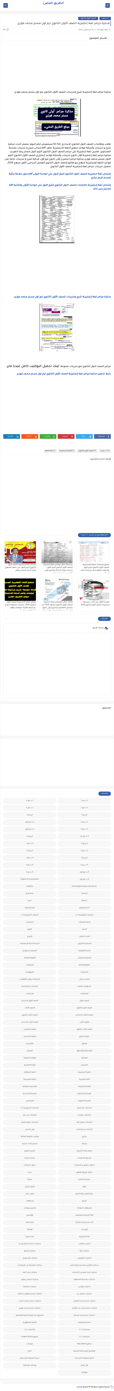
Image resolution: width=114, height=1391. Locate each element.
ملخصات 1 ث (84, 1330)
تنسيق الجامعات (84, 1158)
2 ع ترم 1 (29, 836)
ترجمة (84, 1144)
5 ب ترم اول (84, 872)
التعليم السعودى (29, 951)
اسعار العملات (84, 922)
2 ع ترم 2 (84, 844)
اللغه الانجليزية (84, 1087)
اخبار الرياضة (30, 908)
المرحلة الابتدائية (84, 1094)
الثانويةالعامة (84, 965)
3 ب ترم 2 (84, 851)
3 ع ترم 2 (29, 851)
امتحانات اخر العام (84, 1108)
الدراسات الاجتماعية (30, 987)
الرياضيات (84, 994)
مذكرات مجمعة (29, 1287)
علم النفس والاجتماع (84, 1194)
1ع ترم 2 (30, 815)
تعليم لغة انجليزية (84, 1151)
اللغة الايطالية (30, 1072)
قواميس (29, 1215)
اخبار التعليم (84, 908)
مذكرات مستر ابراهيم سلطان (30, 1294)
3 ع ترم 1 (84, 858)
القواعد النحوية (30, 1058)
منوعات (30, 1344)
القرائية (84, 1058)
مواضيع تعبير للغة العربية (84, 1351)
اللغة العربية (84, 1079)
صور (84, 1187)
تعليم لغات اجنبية (29, 1144)
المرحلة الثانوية (84, 1101)
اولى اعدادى (29, 1130)
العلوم (84, 1044)
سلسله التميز (84, 1180)
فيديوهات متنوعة (84, 1208)
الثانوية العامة (30, 958)
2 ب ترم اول (29, 822)
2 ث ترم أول (29, 829)
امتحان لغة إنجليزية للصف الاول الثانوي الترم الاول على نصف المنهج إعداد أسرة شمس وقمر (20, 567)
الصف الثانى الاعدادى (29, 1022)
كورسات (84, 1230)
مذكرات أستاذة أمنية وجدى (30, 1244)
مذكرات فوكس (84, 1287)
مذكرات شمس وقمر (29, 1280)
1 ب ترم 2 (29, 801)
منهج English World (29, 1337)
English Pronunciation (30, 879)
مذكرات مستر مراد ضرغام (84, 1315)
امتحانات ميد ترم (30, 1115)
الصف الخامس (30, 1029)
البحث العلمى (84, 937)
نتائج (30, 1351)
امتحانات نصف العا (84, 1122)
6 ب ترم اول (84, 879)
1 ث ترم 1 (105, 18)
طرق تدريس (30, 1187)
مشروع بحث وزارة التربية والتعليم (30, 1315)
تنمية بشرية (29, 1158)
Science (84, 894)
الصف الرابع (84, 1037)
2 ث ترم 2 (84, 829)
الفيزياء (30, 1051)
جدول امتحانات (30, 1165)
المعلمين (30, 1101)
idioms (84, 901)
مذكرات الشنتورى (30, 1258)
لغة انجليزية (84, 1237)
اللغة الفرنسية (29, 1079)
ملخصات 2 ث (29, 1330)
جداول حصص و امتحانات (84, 1165)
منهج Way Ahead (84, 1344)
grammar (49, 451)
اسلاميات (30, 922)
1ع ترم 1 (84, 815)
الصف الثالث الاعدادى (84, 1015)
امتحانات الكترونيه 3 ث (29, 1108)
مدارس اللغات (84, 1244)
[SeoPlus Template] (112, 1387)
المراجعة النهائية (30, 1087)
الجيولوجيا (30, 972)
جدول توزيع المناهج (84, 1172)
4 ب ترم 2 (84, 865)
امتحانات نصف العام (29, 1122)
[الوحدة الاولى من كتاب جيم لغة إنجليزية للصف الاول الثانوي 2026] (93, 589)
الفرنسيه (30, 1044)
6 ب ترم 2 (29, 872)
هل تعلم (84, 1365)
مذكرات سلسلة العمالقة (84, 1280)
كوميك (30, 1230)
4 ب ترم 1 (29, 858)
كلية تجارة (30, 1222)
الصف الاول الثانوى (88, 18)
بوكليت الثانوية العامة (30, 1137)
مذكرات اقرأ (84, 1251)
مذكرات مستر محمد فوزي (29, 1308)
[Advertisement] (57, 67)
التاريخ (29, 937)
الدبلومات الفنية (84, 987)
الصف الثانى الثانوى (84, 1029)
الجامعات (30, 965)
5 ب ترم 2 (29, 865)
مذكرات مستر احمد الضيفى (84, 1301)
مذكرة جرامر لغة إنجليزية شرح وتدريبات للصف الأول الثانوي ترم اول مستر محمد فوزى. (62, 297)
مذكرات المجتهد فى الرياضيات (29, 1265)
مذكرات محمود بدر (84, 1294)
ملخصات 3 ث (84, 1337)
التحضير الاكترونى (84, 944)
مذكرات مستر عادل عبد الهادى (84, 1308)
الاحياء (84, 929)
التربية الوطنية (84, 951)
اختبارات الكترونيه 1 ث (30, 915)
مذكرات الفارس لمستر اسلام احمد (84, 1265)
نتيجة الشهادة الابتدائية (29, 1358)
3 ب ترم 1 (29, 844)
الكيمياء (84, 1065)
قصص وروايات (30, 1208)
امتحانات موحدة (84, 1115)
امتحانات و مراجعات (84, 1130)
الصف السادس (29, 1037)
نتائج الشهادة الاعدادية (84, 1358)
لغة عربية (30, 1237)
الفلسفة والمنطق (84, 1051)
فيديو (84, 1201)
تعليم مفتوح (29, 1151)
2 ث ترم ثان (84, 836)
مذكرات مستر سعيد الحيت (30, 1301)
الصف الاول (84, 1001)
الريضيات (30, 994)
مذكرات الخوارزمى (84, 1258)
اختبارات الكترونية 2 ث (84, 915)
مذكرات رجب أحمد (29, 1272)
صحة (29, 1180)
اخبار (29, 901)
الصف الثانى (84, 1022)
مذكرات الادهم (29, 1251)
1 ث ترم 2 (29, 808)
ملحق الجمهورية (30, 1323)
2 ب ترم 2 (84, 822)
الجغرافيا (84, 972)
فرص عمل (29, 1194)
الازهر (30, 929)
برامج (84, 1137)
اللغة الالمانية (29, 1065)
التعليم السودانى (84, 958)
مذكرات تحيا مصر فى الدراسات (84, 1272)
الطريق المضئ (53, 3)
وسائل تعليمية (29, 1365)
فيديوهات (30, 1201)
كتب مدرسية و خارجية (84, 1222)
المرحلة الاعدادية (30, 1094)
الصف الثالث (30, 1008)
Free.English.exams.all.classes (84, 886)
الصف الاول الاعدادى (29, 1001)
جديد (30, 1172)
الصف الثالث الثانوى (30, 1015)
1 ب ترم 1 (84, 801)
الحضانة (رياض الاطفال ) (30, 979)
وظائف (84, 1373)
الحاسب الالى (84, 979)
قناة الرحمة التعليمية (84, 1215)
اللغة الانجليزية (65, 451)
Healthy (30, 886)
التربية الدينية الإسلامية (29, 944)
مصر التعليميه (84, 1323)
